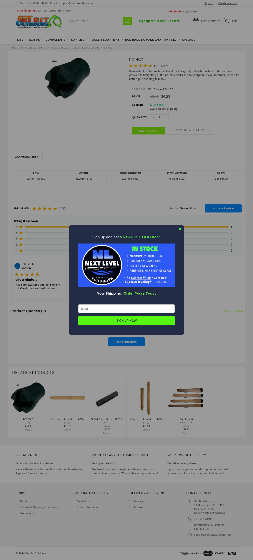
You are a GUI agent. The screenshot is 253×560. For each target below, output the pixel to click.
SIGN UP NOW (126, 320)
